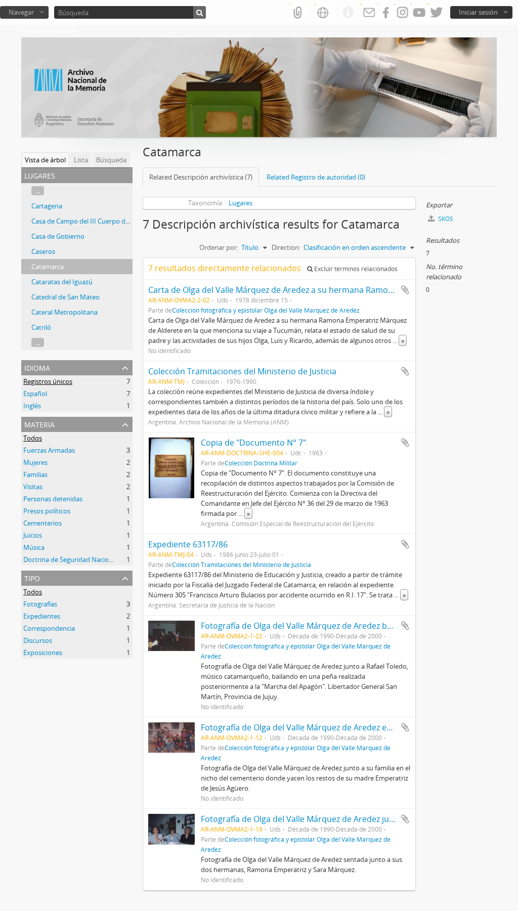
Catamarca (47, 266)
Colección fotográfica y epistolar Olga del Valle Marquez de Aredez (266, 310)
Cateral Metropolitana (64, 312)
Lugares (240, 202)
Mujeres (35, 462)
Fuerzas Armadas (49, 450)
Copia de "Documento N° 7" (253, 442)
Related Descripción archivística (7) (200, 177)
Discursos (37, 640)
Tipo (32, 577)
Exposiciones (42, 652)
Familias (35, 474)
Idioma (37, 367)
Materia (39, 423)
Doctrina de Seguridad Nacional (70, 559)
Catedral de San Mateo (65, 296)
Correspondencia (49, 628)
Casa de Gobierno (57, 236)
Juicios (32, 535)
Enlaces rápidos (348, 12)
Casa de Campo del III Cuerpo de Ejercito (92, 221)
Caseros (43, 251)
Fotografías (40, 604)
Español (35, 393)
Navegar (21, 12)
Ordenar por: (218, 247)
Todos (32, 438)
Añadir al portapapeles (405, 290)
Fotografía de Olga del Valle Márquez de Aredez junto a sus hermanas (333, 819)
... (37, 190)
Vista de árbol (45, 159)
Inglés (32, 405)
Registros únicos (47, 381)
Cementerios (42, 523)
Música (34, 547)
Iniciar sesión (478, 12)
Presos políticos (46, 510)
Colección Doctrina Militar (261, 463)
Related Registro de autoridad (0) (316, 177)
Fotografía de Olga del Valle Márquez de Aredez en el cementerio (323, 727)
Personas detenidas (52, 498)
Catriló (41, 327)
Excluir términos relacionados (355, 269)
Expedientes (41, 616)
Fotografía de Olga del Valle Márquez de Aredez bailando (308, 625)
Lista (81, 159)
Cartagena (46, 205)
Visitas (32, 486)
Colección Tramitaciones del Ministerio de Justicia (242, 371)
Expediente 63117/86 (188, 544)
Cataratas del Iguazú (62, 281)
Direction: (286, 247)
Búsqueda (111, 159)
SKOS (445, 218)
